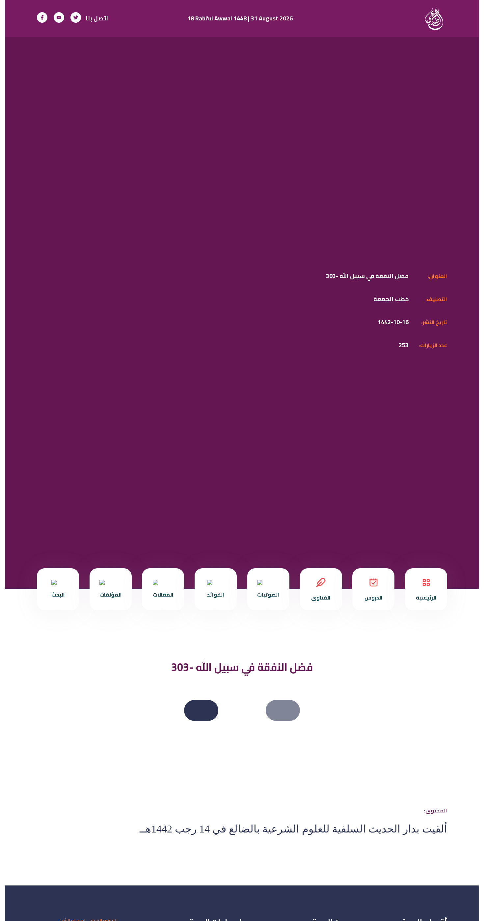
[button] (283, 710)
